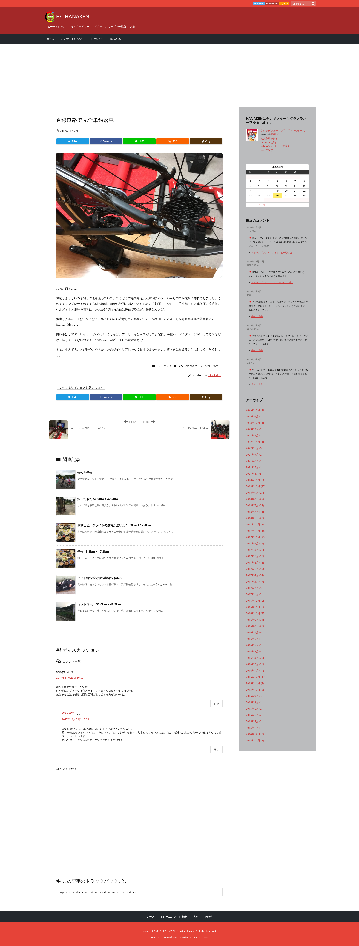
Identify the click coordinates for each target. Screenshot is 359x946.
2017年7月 (255, 556)
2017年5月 (255, 569)
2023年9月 (254, 429)
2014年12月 (255, 734)
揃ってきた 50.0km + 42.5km (97, 499)
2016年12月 (255, 600)
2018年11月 (255, 480)
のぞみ (250, 328)
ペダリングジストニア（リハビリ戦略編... (272, 252)
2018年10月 (255, 486)
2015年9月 (254, 696)
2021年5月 (254, 467)
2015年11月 (255, 683)
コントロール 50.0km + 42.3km (99, 604)
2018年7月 (255, 505)
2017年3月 (255, 581)
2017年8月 (255, 550)
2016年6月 (254, 639)
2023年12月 (255, 423)
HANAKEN (214, 375)
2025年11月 (255, 410)
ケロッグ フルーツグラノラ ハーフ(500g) (283, 130)
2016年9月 (255, 619)
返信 (216, 704)
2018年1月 (255, 518)
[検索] (313, 3)
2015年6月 (254, 708)
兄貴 (249, 294)
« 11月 (261, 204)
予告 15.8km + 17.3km (93, 552)
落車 (215, 366)
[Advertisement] (155, 73)
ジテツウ (205, 366)
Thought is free (199, 937)
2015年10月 (255, 689)
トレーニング (163, 366)
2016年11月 (255, 607)
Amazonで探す (269, 142)
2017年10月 (255, 537)
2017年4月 (255, 575)
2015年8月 (254, 702)
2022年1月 (254, 448)
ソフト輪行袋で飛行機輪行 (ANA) (99, 578)
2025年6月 (254, 416)
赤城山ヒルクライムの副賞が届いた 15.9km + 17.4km (114, 525)
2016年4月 (254, 651)
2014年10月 (255, 740)
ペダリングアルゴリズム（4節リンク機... (272, 282)
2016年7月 (254, 632)
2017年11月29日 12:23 (75, 719)
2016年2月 (255, 664)
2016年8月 (255, 626)
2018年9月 (255, 492)
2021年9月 (254, 454)
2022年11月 (255, 442)
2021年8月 (254, 461)
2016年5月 (254, 645)
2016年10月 (255, 613)
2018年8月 (255, 499)
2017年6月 (255, 562)
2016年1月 (255, 670)
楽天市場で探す (269, 138)
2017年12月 (255, 524)
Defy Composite (187, 366)
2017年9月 (255, 543)
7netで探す (267, 150)
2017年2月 (254, 588)
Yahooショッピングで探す (275, 146)
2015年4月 (254, 721)
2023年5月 (254, 435)
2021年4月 (254, 473)
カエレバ (275, 134)
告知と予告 (84, 472)
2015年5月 (254, 715)
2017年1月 (254, 594)
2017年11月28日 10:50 (69, 677)
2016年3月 (255, 658)
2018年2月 (255, 511)
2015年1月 (254, 727)
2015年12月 (255, 677)
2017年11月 (255, 531)
